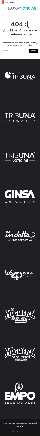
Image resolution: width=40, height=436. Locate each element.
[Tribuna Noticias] (20, 8)
